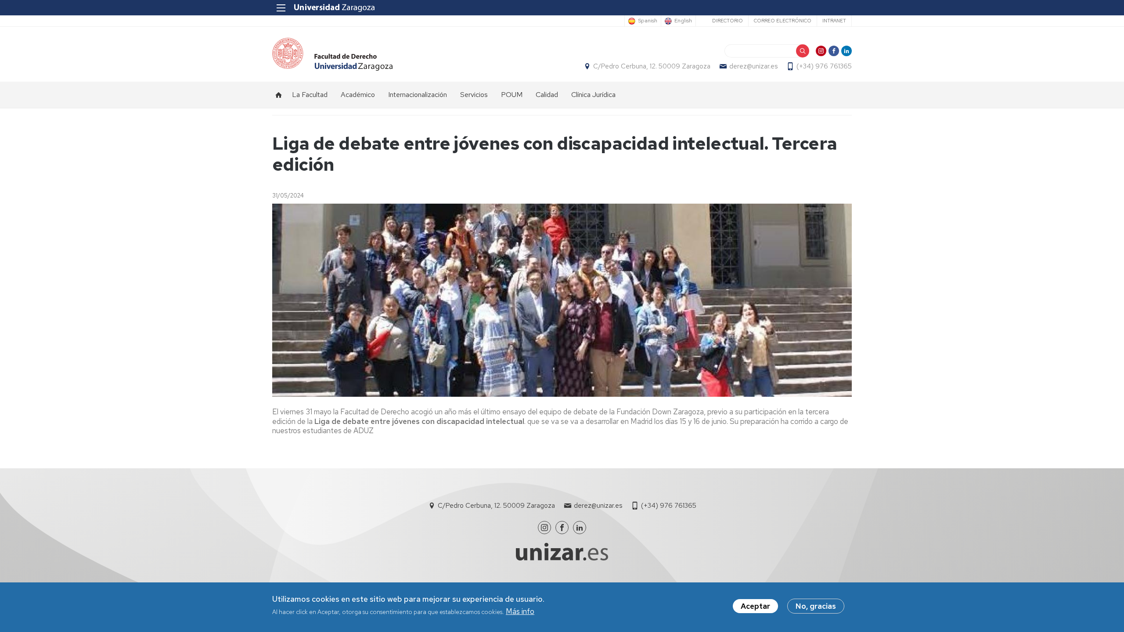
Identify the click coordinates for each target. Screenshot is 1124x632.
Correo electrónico (782, 21)
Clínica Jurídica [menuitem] (593, 94)
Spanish (647, 21)
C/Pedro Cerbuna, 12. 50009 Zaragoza (651, 66)
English (683, 21)
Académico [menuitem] (358, 94)
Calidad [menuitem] (547, 94)
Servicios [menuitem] (474, 94)
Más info (520, 612)
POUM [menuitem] (511, 94)
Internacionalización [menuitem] (417, 94)
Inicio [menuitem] (278, 95)
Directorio (727, 21)
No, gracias (816, 606)
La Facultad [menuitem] (310, 94)
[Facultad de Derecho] (332, 54)
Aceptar (755, 606)
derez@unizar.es (753, 66)
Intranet (834, 21)
